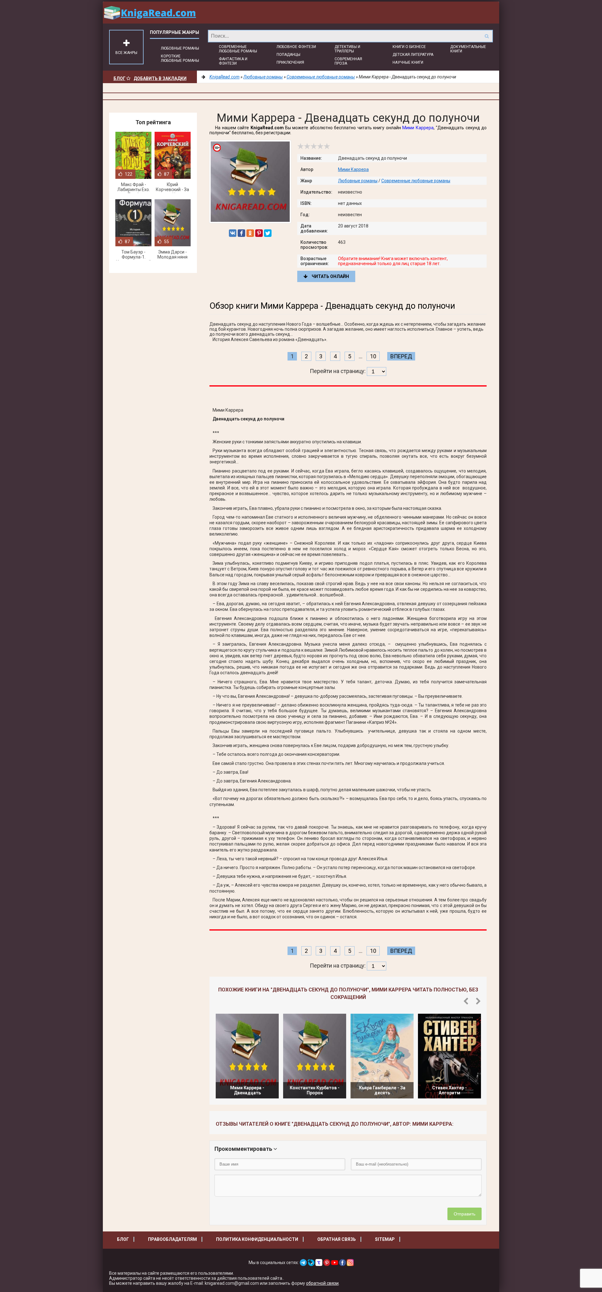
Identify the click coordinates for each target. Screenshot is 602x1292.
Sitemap (385, 1239)
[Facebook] (241, 233)
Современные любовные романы (238, 49)
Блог (119, 78)
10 (373, 356)
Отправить (464, 1213)
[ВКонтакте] (232, 233)
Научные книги (408, 62)
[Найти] (486, 36)
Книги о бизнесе (409, 47)
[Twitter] (268, 233)
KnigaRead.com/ (150, 13)
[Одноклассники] (250, 233)
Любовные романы (180, 48)
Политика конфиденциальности (257, 1239)
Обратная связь (336, 1239)
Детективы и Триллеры (347, 49)
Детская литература (413, 54)
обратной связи (322, 1283)
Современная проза (348, 61)
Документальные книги (468, 49)
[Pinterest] (259, 233)
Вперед (401, 356)
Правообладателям (172, 1239)
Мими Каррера (417, 127)
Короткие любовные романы (180, 58)
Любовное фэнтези (296, 47)
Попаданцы (288, 54)
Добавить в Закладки (160, 78)
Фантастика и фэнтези (233, 61)
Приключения (290, 62)
